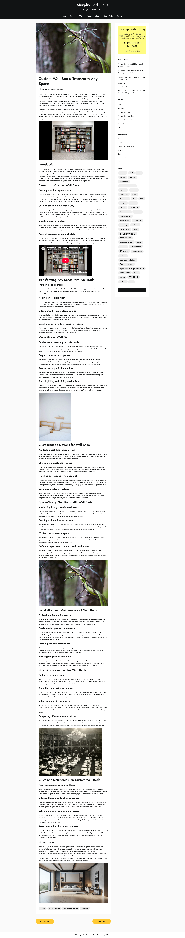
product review (126, 242)
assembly (123, 173)
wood (131, 281)
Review (124, 250)
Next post (101, 921)
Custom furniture (54, 908)
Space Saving (125, 273)
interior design (123, 225)
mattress (135, 225)
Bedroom (132, 177)
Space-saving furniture (71, 908)
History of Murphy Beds (126, 146)
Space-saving (126, 264)
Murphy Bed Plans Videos (126, 120)
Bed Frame (122, 177)
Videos (89, 16)
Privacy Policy (108, 16)
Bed (131, 173)
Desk (134, 199)
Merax (135, 229)
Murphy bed (127, 233)
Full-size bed (133, 203)
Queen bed (123, 246)
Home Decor (137, 212)
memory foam (124, 229)
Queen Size (136, 246)
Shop (97, 16)
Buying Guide (123, 190)
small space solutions (127, 260)
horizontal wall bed (124, 220)
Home (64, 16)
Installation (137, 220)
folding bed (123, 203)
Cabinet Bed (134, 190)
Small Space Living (137, 251)
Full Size (122, 207)
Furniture (134, 207)
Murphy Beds (125, 238)
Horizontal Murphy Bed (125, 216)
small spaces (123, 255)
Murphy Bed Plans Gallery (126, 116)
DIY (141, 199)
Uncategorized (123, 158)
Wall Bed (133, 277)
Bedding (139, 173)
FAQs (81, 16)
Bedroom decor (124, 181)
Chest (134, 194)
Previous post (45, 921)
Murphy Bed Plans (92, 4)
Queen (139, 242)
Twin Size (122, 277)
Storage (136, 273)
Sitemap (121, 128)
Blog (119, 104)
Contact (120, 16)
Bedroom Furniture (127, 186)
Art (119, 138)
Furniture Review (125, 212)
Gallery (73, 16)
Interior (120, 150)
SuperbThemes (107, 935)
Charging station (124, 194)
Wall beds (85, 908)
